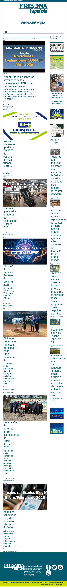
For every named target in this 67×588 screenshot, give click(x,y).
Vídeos (5, 73)
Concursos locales (7, 310)
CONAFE (5, 178)
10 (12, 551)
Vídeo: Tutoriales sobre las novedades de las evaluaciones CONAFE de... (19, 80)
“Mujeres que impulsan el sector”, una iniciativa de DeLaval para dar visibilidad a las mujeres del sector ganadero (56, 175)
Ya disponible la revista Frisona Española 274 (56, 334)
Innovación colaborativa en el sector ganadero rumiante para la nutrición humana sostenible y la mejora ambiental (57, 372)
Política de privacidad (56, 583)
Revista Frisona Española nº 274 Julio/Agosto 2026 (57, 95)
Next (14, 551)
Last (16, 551)
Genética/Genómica (8, 111)
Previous (5, 551)
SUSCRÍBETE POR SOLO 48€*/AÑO (57, 102)
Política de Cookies (47, 585)
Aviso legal (58, 585)
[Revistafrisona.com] (33, 8)
